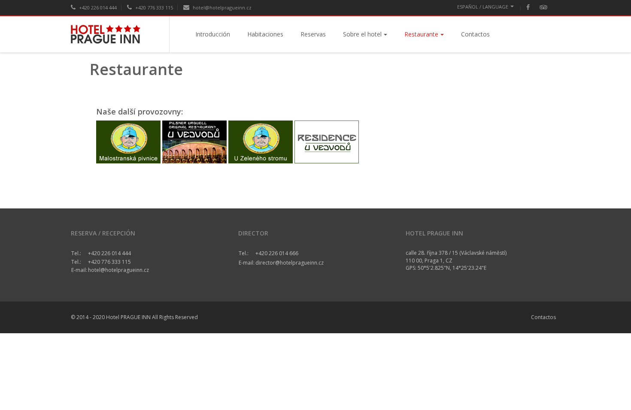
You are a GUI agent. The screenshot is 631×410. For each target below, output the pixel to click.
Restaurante (421, 34)
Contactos (475, 34)
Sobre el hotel (362, 34)
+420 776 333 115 (153, 7)
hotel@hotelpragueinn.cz (221, 7)
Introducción (212, 34)
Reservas (313, 34)
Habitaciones (265, 34)
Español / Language (482, 6)
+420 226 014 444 (97, 7)
